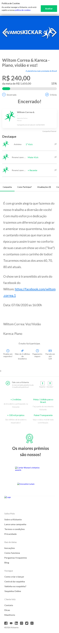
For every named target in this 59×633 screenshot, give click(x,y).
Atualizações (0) (44, 187)
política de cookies (23, 10)
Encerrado (11, 94)
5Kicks (53, 94)
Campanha (7, 187)
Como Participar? (24, 187)
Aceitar (49, 8)
